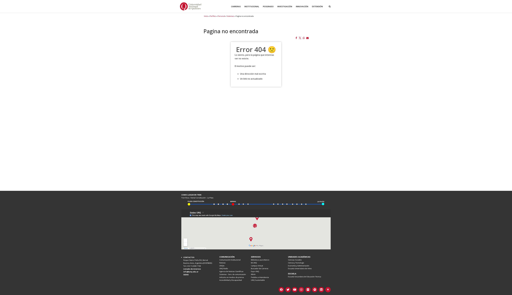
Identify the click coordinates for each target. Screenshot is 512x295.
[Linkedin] (321, 289)
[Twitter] (300, 38)
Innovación (302, 6)
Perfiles (213, 16)
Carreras (236, 6)
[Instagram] (301, 289)
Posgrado (268, 6)
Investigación (284, 6)
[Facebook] (296, 38)
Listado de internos (192, 269)
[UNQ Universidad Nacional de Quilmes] (190, 6)
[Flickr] (308, 289)
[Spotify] (314, 289)
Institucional (251, 6)
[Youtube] (294, 289)
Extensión (317, 6)
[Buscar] (330, 6)
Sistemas (230, 16)
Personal (221, 16)
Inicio (206, 16)
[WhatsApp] (304, 38)
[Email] (307, 38)
